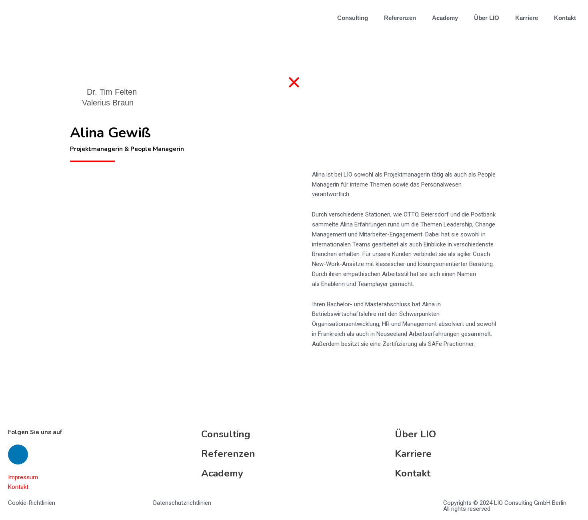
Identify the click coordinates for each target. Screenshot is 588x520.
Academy (445, 17)
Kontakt (565, 17)
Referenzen (400, 17)
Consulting (352, 17)
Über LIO (486, 17)
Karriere (526, 17)
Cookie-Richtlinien (31, 502)
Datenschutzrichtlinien (182, 502)
